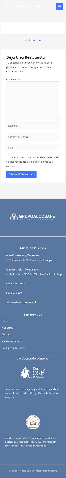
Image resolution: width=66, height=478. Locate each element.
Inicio (5, 321)
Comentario (13, 79)
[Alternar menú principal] (59, 6)
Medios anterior (33, 40)
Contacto (7, 334)
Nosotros (7, 327)
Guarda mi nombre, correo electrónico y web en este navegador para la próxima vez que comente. (32, 162)
